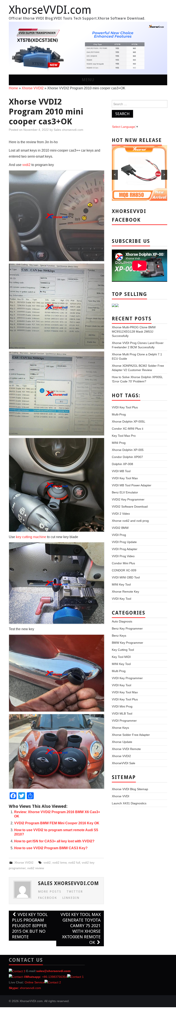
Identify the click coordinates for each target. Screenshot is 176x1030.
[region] (88, 48)
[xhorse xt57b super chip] (88, 48)
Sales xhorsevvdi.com (68, 129)
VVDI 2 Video (121, 513)
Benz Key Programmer (127, 628)
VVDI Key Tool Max (125, 478)
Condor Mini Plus (123, 563)
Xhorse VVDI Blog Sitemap (130, 789)
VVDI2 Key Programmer (128, 499)
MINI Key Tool (121, 584)
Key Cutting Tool (123, 649)
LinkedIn (70, 897)
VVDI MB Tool (121, 471)
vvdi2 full (74, 862)
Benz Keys (119, 635)
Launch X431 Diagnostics (129, 803)
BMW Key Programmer (127, 642)
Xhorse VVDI (120, 796)
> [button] (162, 47)
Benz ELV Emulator (125, 492)
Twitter (75, 891)
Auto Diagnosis (122, 621)
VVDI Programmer (124, 720)
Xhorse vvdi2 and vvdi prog (130, 520)
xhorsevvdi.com (30, 988)
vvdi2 (26, 165)
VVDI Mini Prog (122, 706)
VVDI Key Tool (121, 598)
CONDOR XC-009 (124, 570)
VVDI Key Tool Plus (125, 407)
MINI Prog (119, 442)
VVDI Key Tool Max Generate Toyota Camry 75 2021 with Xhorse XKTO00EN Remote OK (81, 928)
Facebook (47, 897)
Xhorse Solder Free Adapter (131, 734)
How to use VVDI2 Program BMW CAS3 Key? (51, 848)
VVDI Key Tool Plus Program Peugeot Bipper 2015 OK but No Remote (30, 925)
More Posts (49, 891)
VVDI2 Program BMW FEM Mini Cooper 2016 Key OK (56, 823)
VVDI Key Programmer (127, 678)
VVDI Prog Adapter (124, 549)
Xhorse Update (122, 742)
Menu (88, 79)
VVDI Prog (119, 535)
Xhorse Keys (120, 727)
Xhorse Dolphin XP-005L (128, 421)
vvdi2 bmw (59, 862)
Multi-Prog (119, 414)
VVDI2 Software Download (130, 506)
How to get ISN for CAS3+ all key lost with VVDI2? (54, 841)
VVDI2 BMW (120, 527)
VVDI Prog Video (123, 556)
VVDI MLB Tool (122, 713)
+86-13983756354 (54, 976)
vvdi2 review (35, 868)
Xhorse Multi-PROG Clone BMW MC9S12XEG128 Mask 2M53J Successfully (134, 332)
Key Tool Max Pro (124, 435)
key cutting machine (31, 537)
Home (13, 88)
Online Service (34, 982)
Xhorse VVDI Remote (126, 749)
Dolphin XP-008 (122, 464)
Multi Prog (119, 671)
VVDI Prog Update (124, 542)
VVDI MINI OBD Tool (126, 577)
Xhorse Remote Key (125, 591)
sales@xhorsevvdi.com (53, 971)
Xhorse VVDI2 (33, 88)
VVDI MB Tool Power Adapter (131, 485)
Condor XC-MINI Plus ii (127, 428)
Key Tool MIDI (121, 657)
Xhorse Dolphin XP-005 (128, 450)
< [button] (14, 47)
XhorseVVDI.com (50, 9)
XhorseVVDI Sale (123, 763)
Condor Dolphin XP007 (127, 457)
